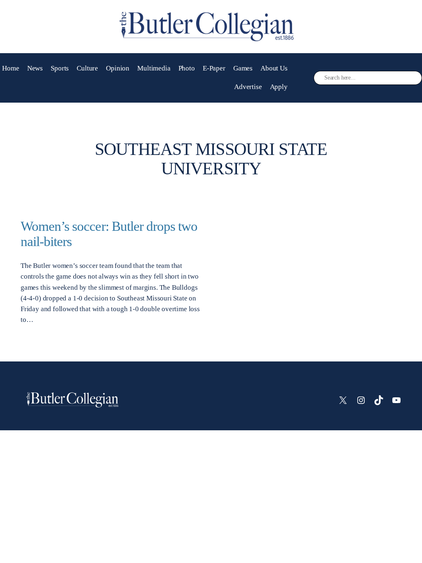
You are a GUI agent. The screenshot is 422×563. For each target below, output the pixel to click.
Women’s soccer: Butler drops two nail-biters (109, 233)
